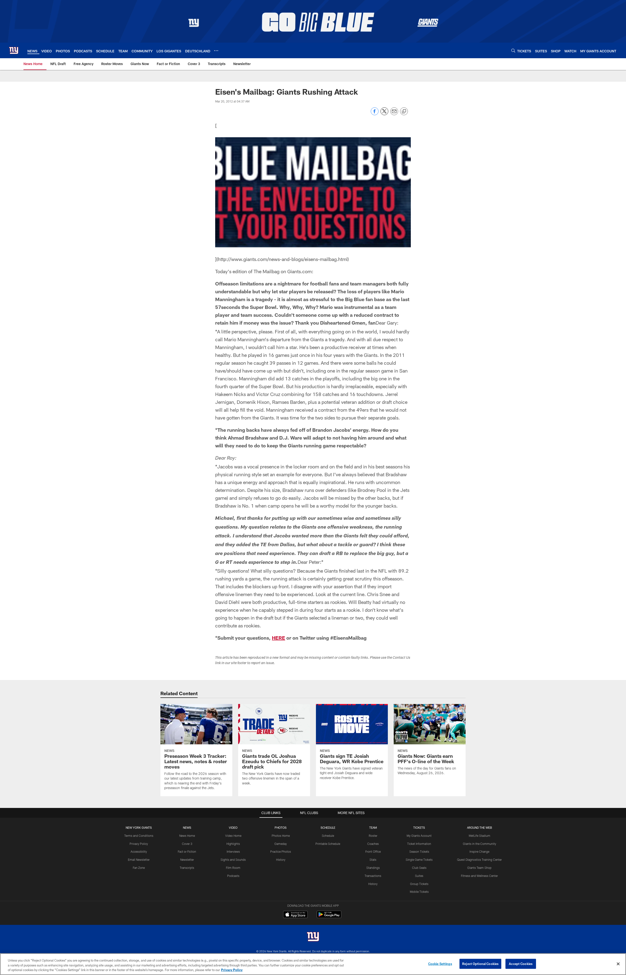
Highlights (233, 843)
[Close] (618, 963)
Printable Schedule (327, 843)
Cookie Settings (440, 963)
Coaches (373, 843)
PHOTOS (281, 827)
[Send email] (394, 114)
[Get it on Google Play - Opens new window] (329, 917)
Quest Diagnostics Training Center (479, 859)
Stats (372, 859)
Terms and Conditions (138, 835)
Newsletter (187, 859)
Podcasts (233, 875)
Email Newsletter (139, 859)
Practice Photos (280, 851)
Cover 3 (187, 843)
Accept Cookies (521, 963)
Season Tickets (419, 851)
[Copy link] (404, 111)
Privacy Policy (139, 843)
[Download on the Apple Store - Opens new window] (295, 915)
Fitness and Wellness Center (479, 875)
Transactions (373, 875)
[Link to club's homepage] (14, 50)
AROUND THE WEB (479, 827)
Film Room (233, 867)
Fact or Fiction (187, 851)
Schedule (328, 835)
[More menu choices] (216, 51)
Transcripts (187, 867)
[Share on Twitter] (384, 114)
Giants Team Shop (479, 867)
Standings (373, 867)
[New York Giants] (313, 937)
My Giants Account (419, 835)
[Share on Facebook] (375, 114)
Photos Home (281, 835)
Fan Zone (139, 867)
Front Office (373, 851)
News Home (187, 835)
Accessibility (139, 851)
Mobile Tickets (419, 891)
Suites (419, 875)
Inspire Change (479, 851)
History (280, 859)
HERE (278, 638)
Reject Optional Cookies (480, 963)
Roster (373, 835)
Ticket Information (419, 843)
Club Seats (419, 867)
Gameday (280, 843)
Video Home (233, 835)
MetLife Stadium (479, 835)
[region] (313, 964)
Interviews (233, 851)
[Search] (513, 50)
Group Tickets (419, 883)
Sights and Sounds (233, 859)
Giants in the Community (479, 843)
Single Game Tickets (419, 859)
